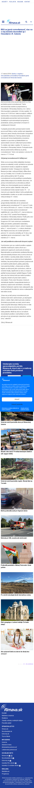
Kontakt (27, 1)
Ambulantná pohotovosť (9, 747)
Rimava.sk (5, 729)
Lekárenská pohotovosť (9, 750)
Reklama (20, 1)
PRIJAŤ (17, 399)
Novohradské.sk (7, 731)
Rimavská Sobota (16, 78)
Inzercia (4, 742)
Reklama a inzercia (8, 715)
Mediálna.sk (5, 771)
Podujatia (12, 1)
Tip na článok (6, 736)
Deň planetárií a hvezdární (9, 76)
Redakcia (5, 718)
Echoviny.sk (5, 734)
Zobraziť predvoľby (17, 404)
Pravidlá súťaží (6, 723)
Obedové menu (6, 745)
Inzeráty (5, 1)
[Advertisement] (17, 53)
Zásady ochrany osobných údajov (25, 408)
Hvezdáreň (21, 76)
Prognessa (5, 774)
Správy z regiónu (17, 74)
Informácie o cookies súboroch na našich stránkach (10, 408)
